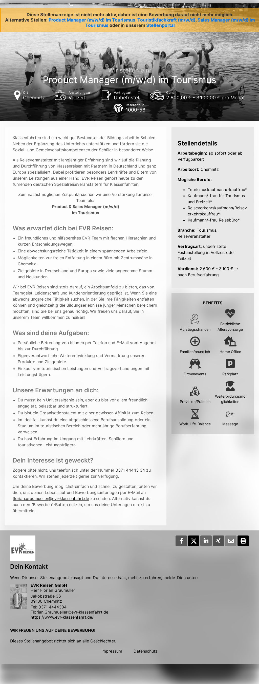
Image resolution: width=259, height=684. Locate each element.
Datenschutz (146, 651)
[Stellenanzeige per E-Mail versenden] (230, 540)
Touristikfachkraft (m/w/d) (166, 20)
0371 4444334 (52, 606)
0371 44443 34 (131, 470)
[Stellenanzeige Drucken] (243, 540)
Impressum (111, 651)
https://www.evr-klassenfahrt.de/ (62, 617)
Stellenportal (160, 25)
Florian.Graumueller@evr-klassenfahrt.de (69, 612)
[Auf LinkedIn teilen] (206, 540)
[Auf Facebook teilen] (181, 540)
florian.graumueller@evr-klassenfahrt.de (51, 498)
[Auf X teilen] (193, 540)
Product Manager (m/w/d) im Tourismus (92, 20)
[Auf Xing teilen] (218, 540)
